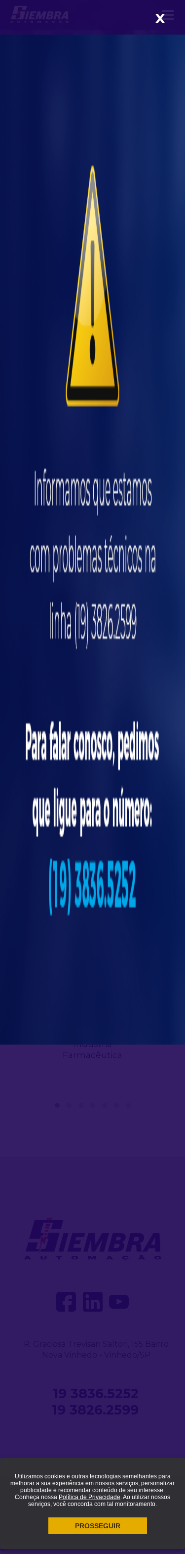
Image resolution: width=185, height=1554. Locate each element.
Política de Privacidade (89, 1497)
